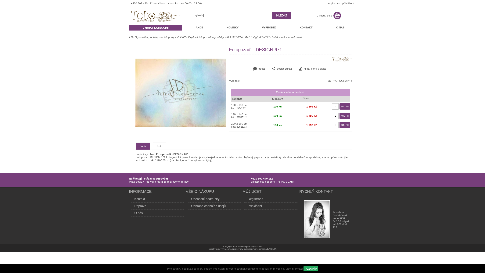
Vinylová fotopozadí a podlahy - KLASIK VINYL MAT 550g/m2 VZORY (229, 37)
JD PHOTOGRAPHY (340, 80)
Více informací (294, 268)
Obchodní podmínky (205, 199)
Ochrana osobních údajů (208, 206)
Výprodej (269, 27)
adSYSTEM (270, 249)
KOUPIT (345, 106)
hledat (281, 15)
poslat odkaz (284, 68)
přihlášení (348, 3)
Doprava (140, 206)
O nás (340, 27)
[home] (155, 22)
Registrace (255, 199)
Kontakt (306, 27)
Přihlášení (255, 206)
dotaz (261, 68)
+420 (134, 3)
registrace (334, 3)
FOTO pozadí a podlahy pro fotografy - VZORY (157, 37)
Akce (199, 27)
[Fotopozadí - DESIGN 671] (180, 125)
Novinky (233, 27)
